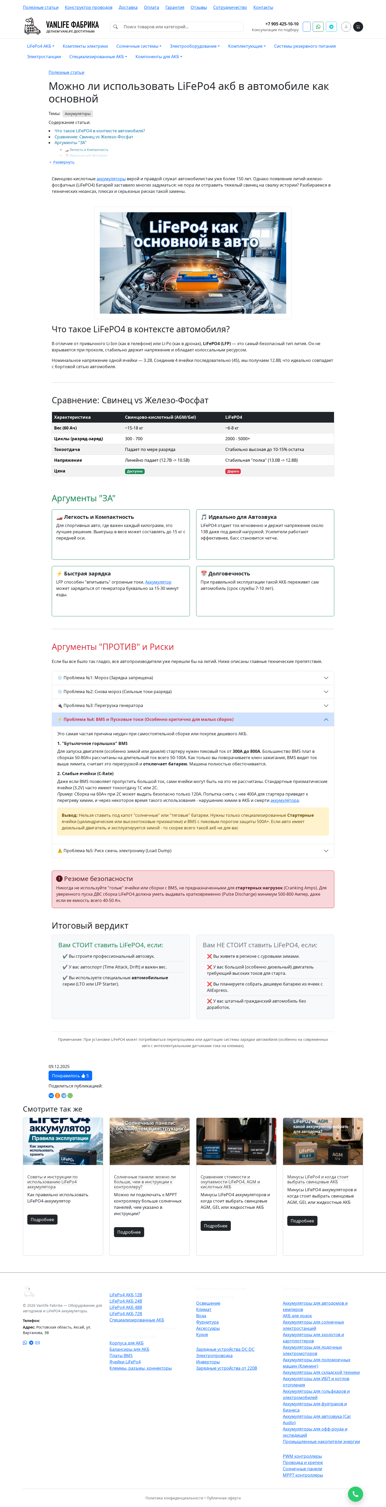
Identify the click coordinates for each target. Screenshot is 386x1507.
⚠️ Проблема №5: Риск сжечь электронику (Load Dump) (114, 850)
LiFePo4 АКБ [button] (39, 46)
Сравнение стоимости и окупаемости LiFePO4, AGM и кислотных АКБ (230, 1182)
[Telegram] (63, 1095)
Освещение (208, 1303)
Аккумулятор (158, 582)
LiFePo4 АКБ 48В (125, 1307)
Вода (201, 1316)
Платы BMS (121, 1355)
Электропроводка (214, 1355)
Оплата (151, 7)
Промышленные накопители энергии (321, 1441)
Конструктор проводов (88, 7)
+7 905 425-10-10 (282, 24)
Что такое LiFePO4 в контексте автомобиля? (100, 131)
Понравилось (70, 1076)
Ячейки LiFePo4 (125, 1362)
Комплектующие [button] (245, 46)
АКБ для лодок (297, 1316)
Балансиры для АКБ (129, 1349)
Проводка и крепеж (303, 1462)
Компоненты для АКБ (133, 1337)
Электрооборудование (221, 1343)
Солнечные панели (302, 1469)
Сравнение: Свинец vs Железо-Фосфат (94, 137)
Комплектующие (215, 1297)
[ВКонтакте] (51, 1095)
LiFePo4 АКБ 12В (125, 1295)
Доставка (128, 7)
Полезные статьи (41, 7)
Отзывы (199, 7)
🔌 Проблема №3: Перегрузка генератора (100, 705)
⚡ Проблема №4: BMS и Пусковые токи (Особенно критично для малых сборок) (145, 719)
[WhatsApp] (70, 1095)
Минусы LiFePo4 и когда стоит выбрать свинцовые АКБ (318, 1179)
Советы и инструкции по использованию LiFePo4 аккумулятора (52, 1182)
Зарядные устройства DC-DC (225, 1349)
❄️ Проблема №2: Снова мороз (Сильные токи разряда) (114, 691)
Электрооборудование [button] (193, 46)
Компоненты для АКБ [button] (157, 56)
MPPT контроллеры (303, 1475)
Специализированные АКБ (136, 1320)
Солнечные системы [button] (137, 46)
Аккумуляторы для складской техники (321, 1372)
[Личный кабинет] (346, 27)
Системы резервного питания (305, 46)
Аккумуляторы (78, 113)
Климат (203, 1309)
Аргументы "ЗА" (71, 142)
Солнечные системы (305, 1450)
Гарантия (174, 7)
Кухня (202, 1334)
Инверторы (208, 1362)
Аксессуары (208, 1328)
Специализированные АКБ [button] (96, 56)
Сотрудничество (230, 7)
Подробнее (42, 1219)
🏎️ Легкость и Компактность (86, 150)
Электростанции (44, 56)
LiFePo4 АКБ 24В (125, 1301)
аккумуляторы (111, 179)
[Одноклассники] (57, 1095)
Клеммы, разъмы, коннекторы (140, 1368)
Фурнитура (207, 1322)
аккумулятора (284, 800)
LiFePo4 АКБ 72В (125, 1313)
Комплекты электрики (85, 46)
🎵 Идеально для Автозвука (86, 155)
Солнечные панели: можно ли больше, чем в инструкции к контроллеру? (145, 1182)
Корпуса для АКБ (126, 1343)
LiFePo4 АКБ (122, 1288)
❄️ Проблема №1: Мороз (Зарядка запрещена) (105, 678)
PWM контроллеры (302, 1456)
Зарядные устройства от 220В (226, 1368)
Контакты (263, 7)
